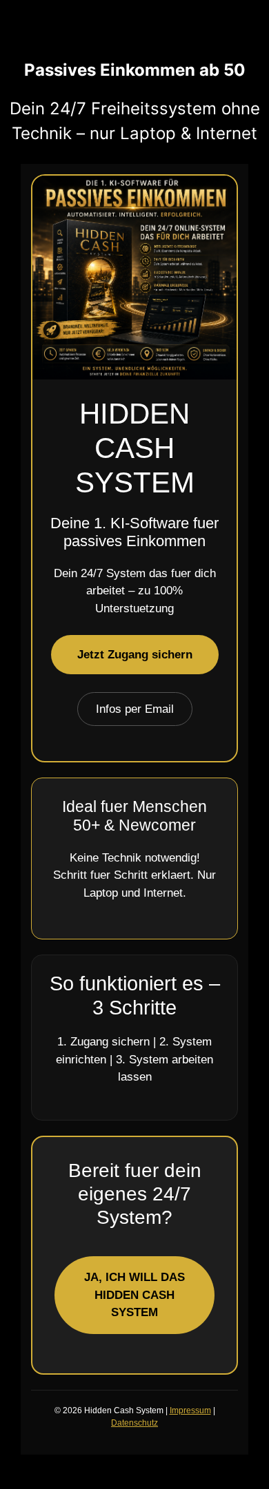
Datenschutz (134, 1423)
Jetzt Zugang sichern (134, 654)
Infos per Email (135, 709)
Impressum (190, 1410)
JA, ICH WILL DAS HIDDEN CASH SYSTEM (134, 1295)
